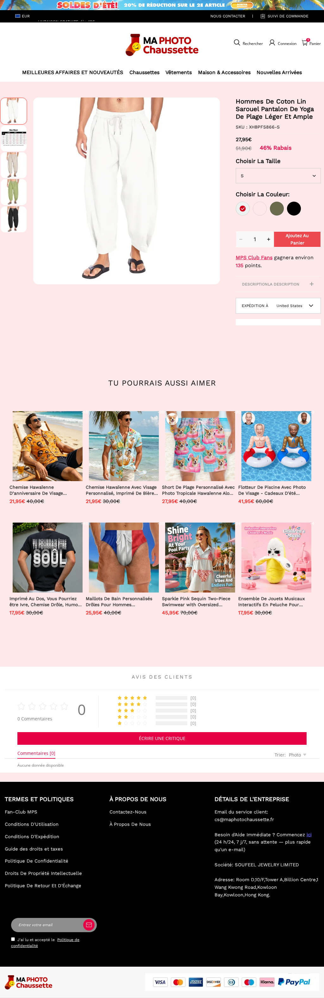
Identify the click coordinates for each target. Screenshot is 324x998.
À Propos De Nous (130, 824)
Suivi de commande (288, 16)
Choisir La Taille (258, 161)
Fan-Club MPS (21, 812)
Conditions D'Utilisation (32, 824)
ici (309, 835)
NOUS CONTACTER (227, 16)
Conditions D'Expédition (32, 836)
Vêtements (178, 72)
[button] (43, 191)
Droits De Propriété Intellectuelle (43, 873)
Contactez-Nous (127, 812)
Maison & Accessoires (224, 72)
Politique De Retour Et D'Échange (43, 885)
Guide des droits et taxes (34, 849)
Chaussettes (144, 72)
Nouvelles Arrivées (279, 72)
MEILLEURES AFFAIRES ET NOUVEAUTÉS (72, 72)
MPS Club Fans (254, 257)
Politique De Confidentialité (36, 861)
